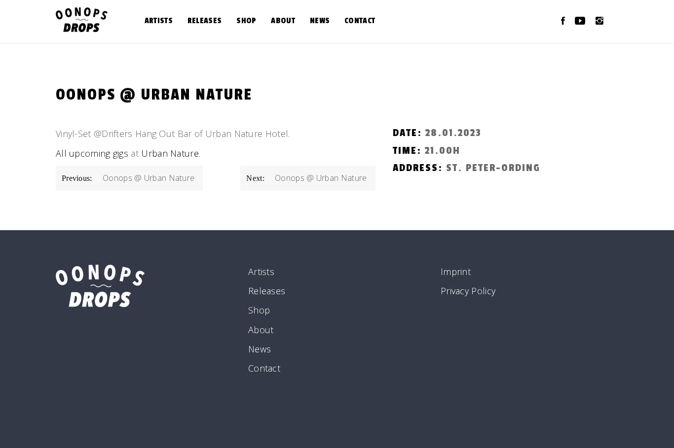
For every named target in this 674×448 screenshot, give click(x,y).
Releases (204, 21)
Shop (246, 21)
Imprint (456, 271)
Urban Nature (170, 153)
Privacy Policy (468, 291)
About (283, 21)
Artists (159, 21)
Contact (359, 21)
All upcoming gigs (92, 153)
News (320, 21)
